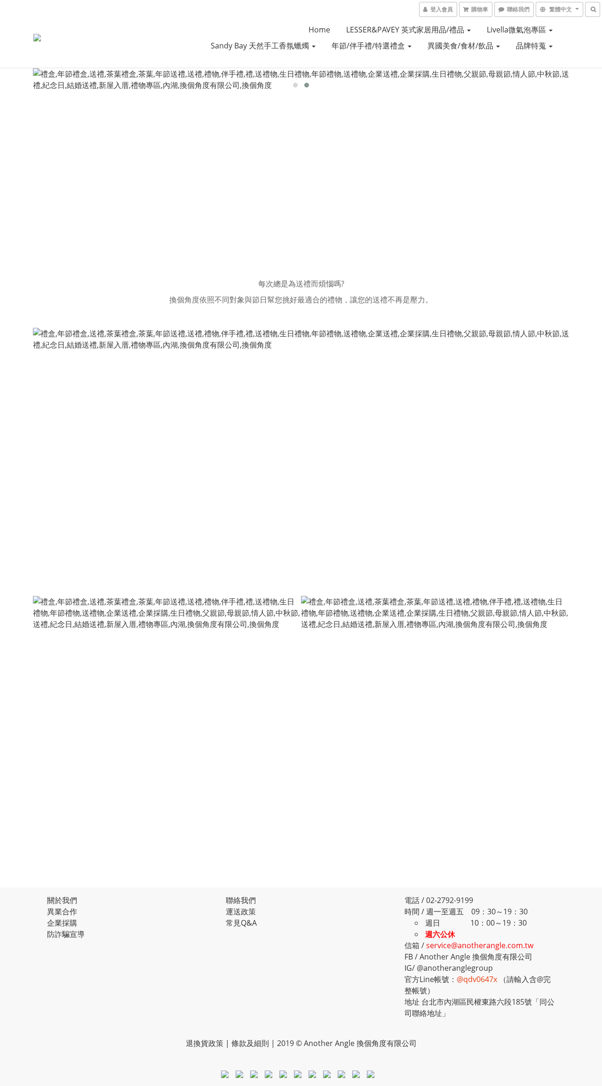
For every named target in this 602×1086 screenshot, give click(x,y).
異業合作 (62, 911)
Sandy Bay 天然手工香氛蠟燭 (261, 45)
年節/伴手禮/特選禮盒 (369, 45)
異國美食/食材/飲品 (461, 45)
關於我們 (62, 900)
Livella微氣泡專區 (517, 29)
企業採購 (62, 923)
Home (319, 29)
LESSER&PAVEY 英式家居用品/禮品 (406, 29)
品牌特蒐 (532, 45)
